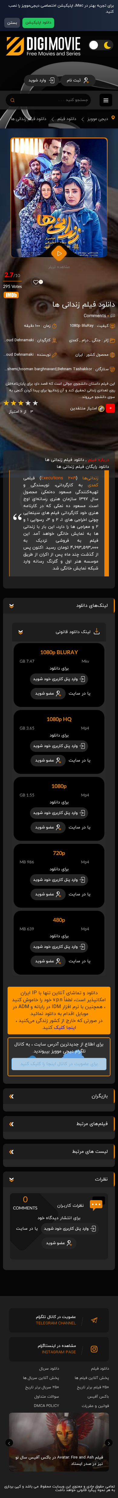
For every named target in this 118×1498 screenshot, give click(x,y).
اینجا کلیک (65, 1027)
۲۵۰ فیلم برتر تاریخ (93, 1387)
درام (85, 340)
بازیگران (100, 1096)
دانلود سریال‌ (49, 1368)
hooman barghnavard (38, 369)
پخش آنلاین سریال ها (41, 1378)
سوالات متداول (46, 1396)
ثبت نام (74, 80)
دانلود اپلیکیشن (38, 22)
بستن (12, 23)
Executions (58, 478)
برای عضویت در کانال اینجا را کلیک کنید (55, 1064)
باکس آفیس (98, 1396)
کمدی (73, 340)
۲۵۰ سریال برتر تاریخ (42, 1387)
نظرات (101, 1179)
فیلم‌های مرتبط (92, 1124)
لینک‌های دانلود (92, 605)
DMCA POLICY (46, 1406)
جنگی (96, 340)
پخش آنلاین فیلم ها (92, 1378)
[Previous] (9, 1442)
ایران (79, 355)
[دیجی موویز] (43, 60)
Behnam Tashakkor (74, 369)
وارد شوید (37, 80)
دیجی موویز (97, 119)
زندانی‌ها (90, 478)
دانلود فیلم (66, 119)
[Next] (109, 1442)
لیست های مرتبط (90, 1151)
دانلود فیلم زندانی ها (28, 119)
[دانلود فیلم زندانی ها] (59, 197)
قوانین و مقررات (95, 1406)
